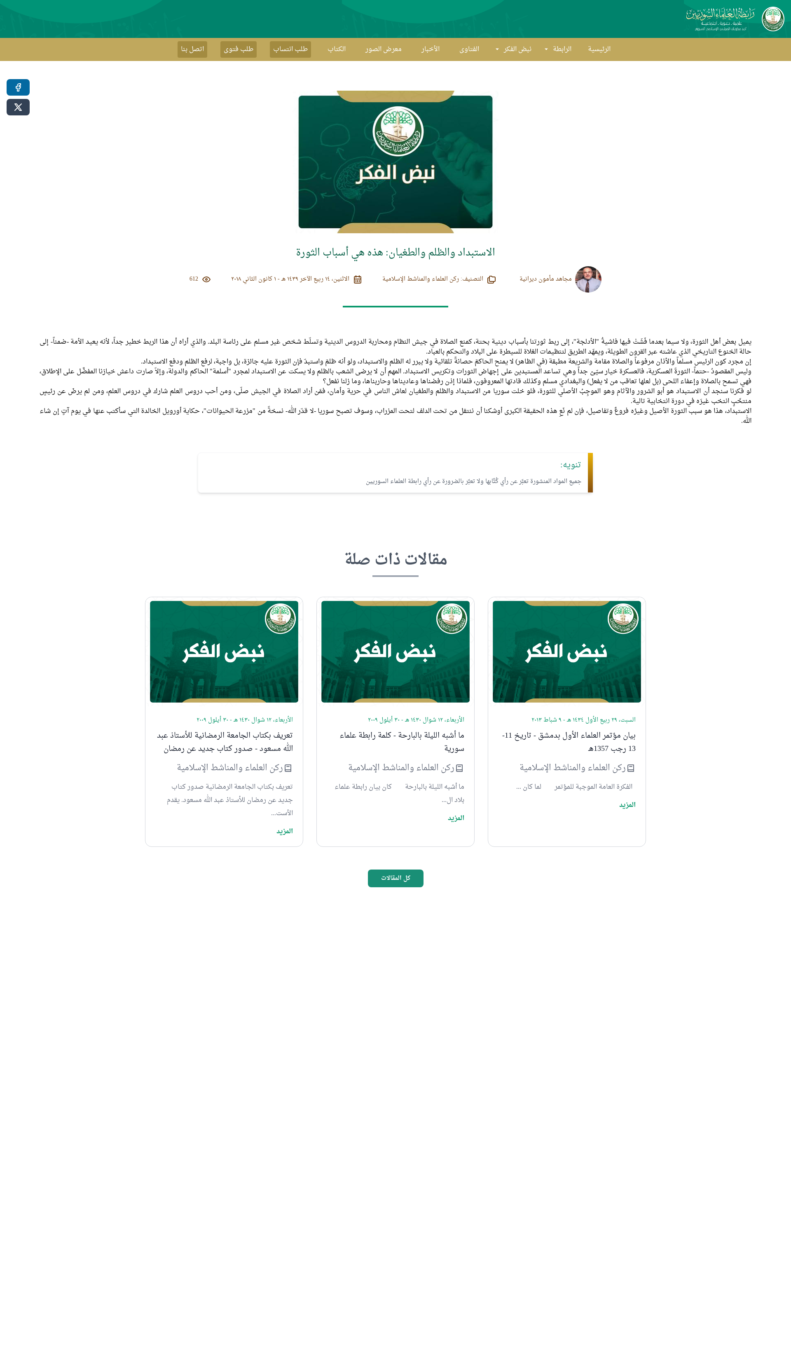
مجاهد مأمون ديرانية (546, 279)
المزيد (627, 805)
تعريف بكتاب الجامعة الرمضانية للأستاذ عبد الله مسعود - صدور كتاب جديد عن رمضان (225, 742)
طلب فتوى (238, 49)
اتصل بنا (192, 49)
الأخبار (430, 49)
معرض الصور (383, 49)
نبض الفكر (517, 49)
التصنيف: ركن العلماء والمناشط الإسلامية (432, 279)
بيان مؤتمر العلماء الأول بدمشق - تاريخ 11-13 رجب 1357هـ (569, 742)
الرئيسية (599, 49)
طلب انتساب (290, 49)
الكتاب (337, 49)
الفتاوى (469, 49)
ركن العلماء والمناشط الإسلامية (573, 768)
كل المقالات (395, 878)
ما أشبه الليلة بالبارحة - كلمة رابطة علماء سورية (401, 742)
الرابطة (562, 49)
